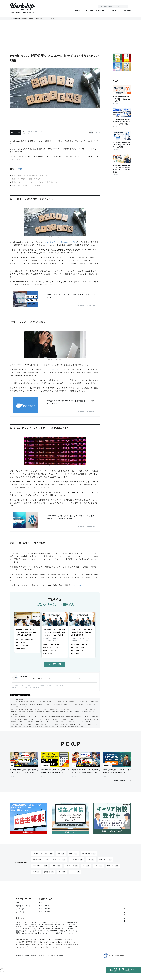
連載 (61, 853)
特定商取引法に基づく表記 (55, 955)
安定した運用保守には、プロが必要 (26, 185)
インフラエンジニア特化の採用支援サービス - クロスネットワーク (37, 926)
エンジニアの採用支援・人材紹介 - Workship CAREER (56, 929)
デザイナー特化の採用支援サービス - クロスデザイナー (57, 924)
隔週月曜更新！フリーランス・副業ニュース (49, 859)
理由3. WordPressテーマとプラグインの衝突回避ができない (36, 182)
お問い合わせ (25, 955)
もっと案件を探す (54, 664)
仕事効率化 (112, 866)
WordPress (26, 133)
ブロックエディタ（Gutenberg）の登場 (60, 242)
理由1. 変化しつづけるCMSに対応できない (29, 175)
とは (86, 866)
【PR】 (56, 866)
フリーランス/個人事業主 (42, 853)
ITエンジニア (71, 866)
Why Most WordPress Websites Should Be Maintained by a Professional (31, 687)
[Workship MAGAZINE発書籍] (122, 67)
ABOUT (18, 903)
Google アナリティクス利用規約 (79, 711)
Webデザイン (105, 859)
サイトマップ (20, 912)
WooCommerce (57, 369)
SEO (36, 872)
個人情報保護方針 (42, 955)
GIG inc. (113, 955)
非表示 (19, 169)
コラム (98, 866)
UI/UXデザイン (88, 853)
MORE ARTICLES (119, 781)
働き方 (73, 853)
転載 (91, 859)
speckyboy (77, 585)
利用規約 (33, 955)
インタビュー (76, 859)
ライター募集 (20, 909)
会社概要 (18, 955)
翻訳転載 (49, 872)
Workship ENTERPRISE (46, 906)
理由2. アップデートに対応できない (26, 179)
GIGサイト (19, 922)
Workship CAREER (45, 912)
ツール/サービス (40, 866)
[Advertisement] (70, 37)
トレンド (74, 872)
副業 (62, 872)
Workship (42, 903)
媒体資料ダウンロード (23, 906)
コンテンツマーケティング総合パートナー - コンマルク (58, 933)
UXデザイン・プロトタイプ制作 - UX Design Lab (41, 922)
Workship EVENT (44, 909)
